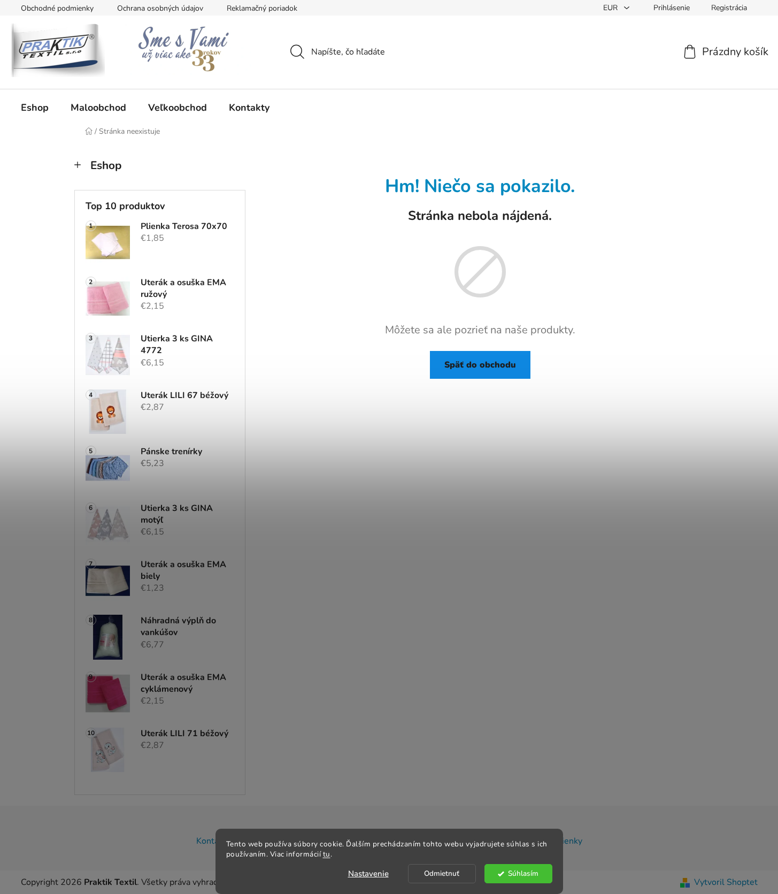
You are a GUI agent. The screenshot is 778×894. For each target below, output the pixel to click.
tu (326, 854)
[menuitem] (34, 107)
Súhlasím (523, 873)
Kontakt (211, 841)
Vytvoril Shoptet (726, 882)
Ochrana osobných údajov (160, 8)
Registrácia (729, 8)
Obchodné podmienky (57, 8)
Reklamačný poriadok (262, 8)
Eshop (105, 165)
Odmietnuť (441, 873)
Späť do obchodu (480, 365)
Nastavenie (368, 873)
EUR (611, 8)
